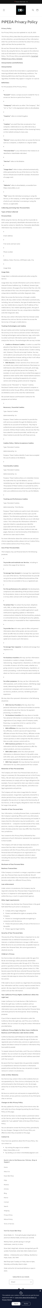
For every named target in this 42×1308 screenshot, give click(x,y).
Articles (6, 1189)
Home (6, 1167)
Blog (5, 1193)
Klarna (6, 1197)
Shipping (6, 1211)
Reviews (6, 1184)
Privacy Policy (8, 1215)
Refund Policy (8, 1219)
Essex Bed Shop (9, 1176)
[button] (4, 10)
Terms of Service (9, 1224)
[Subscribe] (31, 1282)
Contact (6, 1202)
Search (6, 1206)
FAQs (5, 1180)
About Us (7, 1171)
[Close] (40, 1291)
